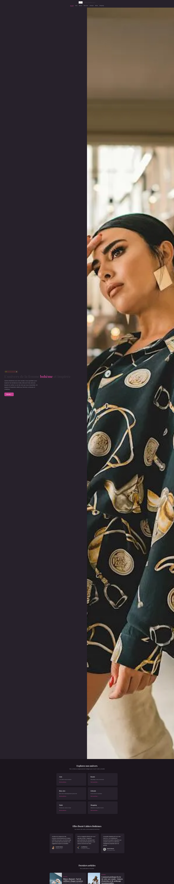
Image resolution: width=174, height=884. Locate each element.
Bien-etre (86, 5)
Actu (76, 5)
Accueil (72, 5)
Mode (96, 5)
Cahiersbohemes (89, 2)
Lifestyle (92, 5)
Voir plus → (9, 394)
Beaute (80, 5)
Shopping (101, 5)
